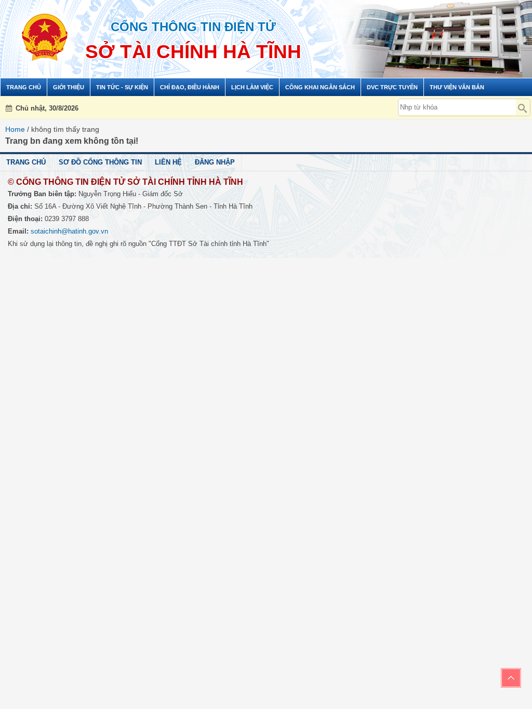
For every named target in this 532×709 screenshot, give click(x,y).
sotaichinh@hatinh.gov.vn (69, 231)
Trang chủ (26, 162)
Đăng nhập (215, 162)
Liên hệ (168, 162)
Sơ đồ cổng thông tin (100, 162)
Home (15, 129)
